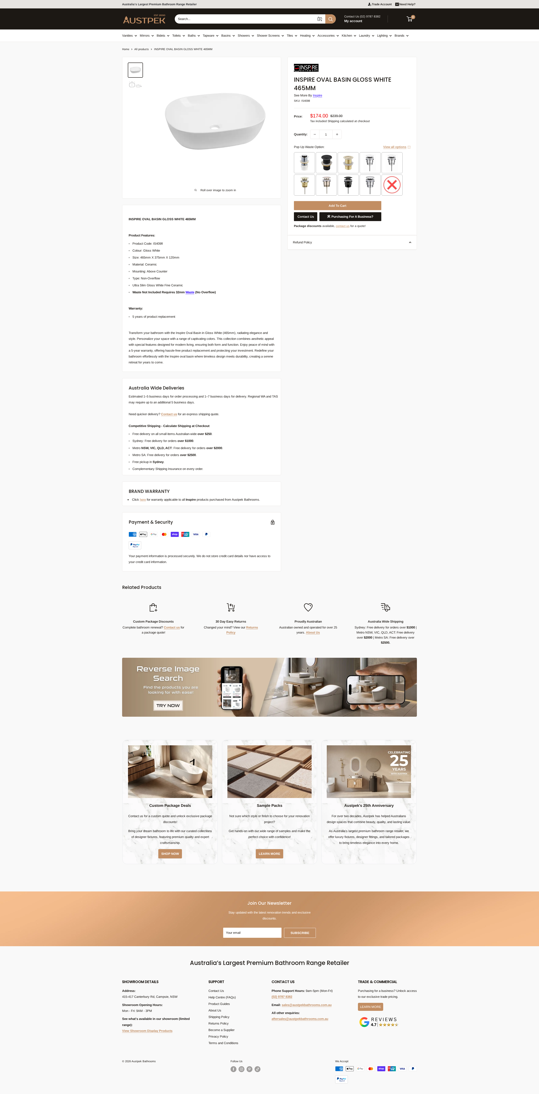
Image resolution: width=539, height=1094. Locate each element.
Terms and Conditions (223, 1043)
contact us (343, 226)
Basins (226, 35)
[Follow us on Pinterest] (249, 1069)
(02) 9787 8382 (282, 996)
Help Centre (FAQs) (222, 997)
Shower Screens (268, 35)
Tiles (290, 35)
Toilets (176, 35)
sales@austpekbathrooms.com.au (307, 1005)
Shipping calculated (341, 121)
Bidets (161, 35)
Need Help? (407, 4)
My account (353, 21)
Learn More (370, 1007)
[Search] (330, 19)
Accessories (326, 35)
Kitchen (347, 35)
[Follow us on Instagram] (241, 1069)
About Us (313, 632)
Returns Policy (218, 1023)
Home (125, 49)
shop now (170, 853)
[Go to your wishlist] (398, 18)
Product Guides (219, 1004)
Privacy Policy (218, 1036)
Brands (399, 35)
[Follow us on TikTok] (257, 1069)
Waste (189, 292)
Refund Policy (302, 242)
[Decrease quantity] (314, 134)
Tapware (208, 35)
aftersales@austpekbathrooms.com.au (300, 1019)
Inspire (317, 95)
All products (141, 49)
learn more (269, 853)
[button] (412, 19)
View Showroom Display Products (147, 1031)
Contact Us (306, 216)
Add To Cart (337, 205)
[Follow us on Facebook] (233, 1069)
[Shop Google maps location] (379, 1018)
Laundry (364, 35)
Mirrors (145, 35)
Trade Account (382, 4)
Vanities (127, 35)
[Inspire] (315, 64)
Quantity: (301, 134)
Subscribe (300, 933)
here (143, 499)
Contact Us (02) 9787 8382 (362, 16)
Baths (192, 35)
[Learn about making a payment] (169, 540)
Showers (244, 35)
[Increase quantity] (337, 134)
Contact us (169, 414)
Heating (305, 35)
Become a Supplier (221, 1030)
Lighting (382, 35)
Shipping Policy (218, 1017)
